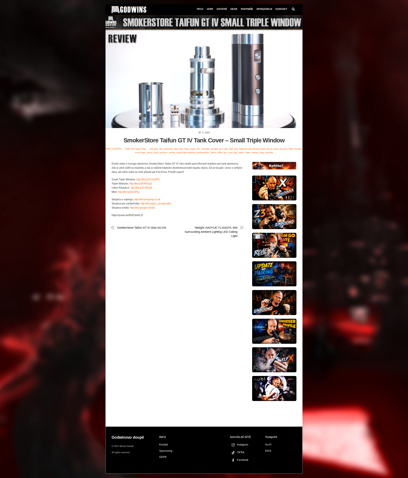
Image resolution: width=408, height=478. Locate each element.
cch (198, 148)
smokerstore (202, 152)
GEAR (233, 9)
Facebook (242, 460)
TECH (200, 9)
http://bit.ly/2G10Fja (129, 192)
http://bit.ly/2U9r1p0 (141, 187)
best (181, 148)
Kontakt (281, 9)
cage (192, 148)
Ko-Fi (268, 444)
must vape (140, 152)
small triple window (185, 152)
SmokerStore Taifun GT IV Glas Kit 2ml (141, 227)
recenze (163, 152)
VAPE (210, 9)
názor (149, 152)
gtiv (226, 148)
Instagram (242, 444)
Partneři (247, 9)
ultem (241, 152)
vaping (254, 152)
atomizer (168, 148)
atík (161, 148)
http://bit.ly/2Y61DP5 (147, 179)
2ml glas (153, 148)
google (214, 148)
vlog (261, 152)
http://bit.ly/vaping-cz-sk (147, 199)
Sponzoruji (264, 9)
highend (243, 148)
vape (247, 152)
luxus (276, 148)
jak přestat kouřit (256, 148)
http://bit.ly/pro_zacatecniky (156, 203)
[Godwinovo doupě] (129, 12)
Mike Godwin (113, 149)
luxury (269, 148)
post (156, 152)
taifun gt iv (223, 152)
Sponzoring (165, 450)
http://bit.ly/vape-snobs (142, 207)
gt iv (221, 148)
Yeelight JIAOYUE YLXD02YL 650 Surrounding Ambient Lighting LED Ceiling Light (211, 232)
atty (176, 148)
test (231, 152)
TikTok (240, 452)
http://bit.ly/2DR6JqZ (140, 183)
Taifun (213, 152)
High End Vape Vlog (135, 148)
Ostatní (222, 9)
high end (233, 148)
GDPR (163, 457)
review (172, 152)
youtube (269, 152)
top (235, 152)
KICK (268, 450)
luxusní (283, 148)
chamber (205, 148)
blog (186, 148)
